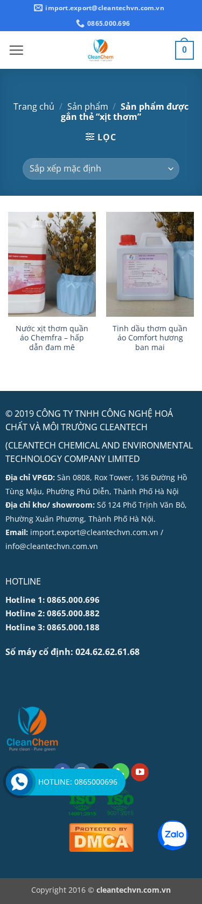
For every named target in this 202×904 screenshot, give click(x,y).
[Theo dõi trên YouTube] (140, 772)
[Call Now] (19, 781)
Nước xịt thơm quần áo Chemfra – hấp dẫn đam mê (52, 338)
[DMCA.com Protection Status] (101, 837)
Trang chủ (33, 106)
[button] (16, 50)
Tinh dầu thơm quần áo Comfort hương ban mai (150, 338)
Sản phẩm (87, 106)
